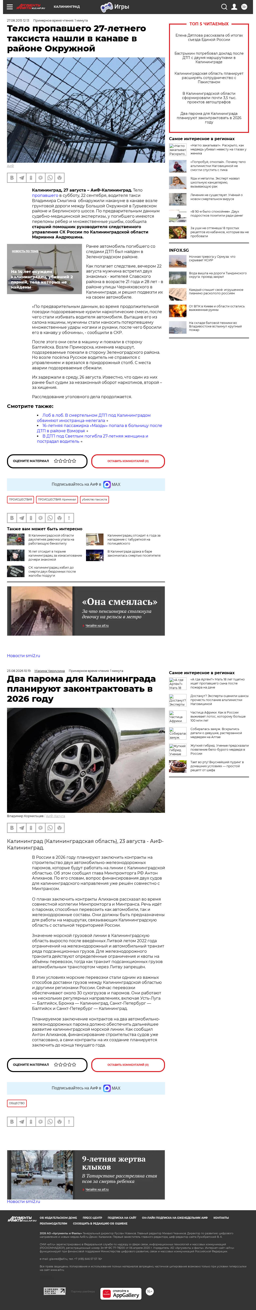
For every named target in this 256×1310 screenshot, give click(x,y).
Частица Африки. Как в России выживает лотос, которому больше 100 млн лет (218, 716)
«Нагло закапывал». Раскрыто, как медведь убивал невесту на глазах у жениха (218, 149)
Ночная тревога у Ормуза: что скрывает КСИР (212, 258)
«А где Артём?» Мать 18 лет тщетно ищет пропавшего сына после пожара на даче (217, 683)
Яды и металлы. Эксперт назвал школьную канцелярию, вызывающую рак (215, 182)
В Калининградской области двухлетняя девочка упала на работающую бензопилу (51, 539)
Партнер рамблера (83, 1291)
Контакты (221, 1217)
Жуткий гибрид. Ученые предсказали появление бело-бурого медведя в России (219, 749)
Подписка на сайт (122, 1217)
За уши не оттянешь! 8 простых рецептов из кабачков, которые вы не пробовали (219, 232)
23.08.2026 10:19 (18, 671)
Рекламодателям (53, 1223)
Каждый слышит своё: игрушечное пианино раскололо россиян (216, 291)
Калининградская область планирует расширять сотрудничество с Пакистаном (209, 77)
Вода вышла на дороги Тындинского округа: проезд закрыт (218, 275)
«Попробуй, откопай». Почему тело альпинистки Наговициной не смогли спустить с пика (218, 166)
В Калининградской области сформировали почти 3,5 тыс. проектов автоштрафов (209, 98)
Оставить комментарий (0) (128, 461)
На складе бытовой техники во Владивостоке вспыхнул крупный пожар (215, 326)
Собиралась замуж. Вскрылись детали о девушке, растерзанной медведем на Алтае (216, 733)
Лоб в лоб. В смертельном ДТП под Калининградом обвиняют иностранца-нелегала (94, 418)
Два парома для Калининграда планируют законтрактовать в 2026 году (209, 118)
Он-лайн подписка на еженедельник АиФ (175, 1217)
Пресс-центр (92, 1217)
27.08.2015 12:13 (18, 20)
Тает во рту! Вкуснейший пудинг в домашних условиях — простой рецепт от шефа (217, 766)
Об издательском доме (58, 1217)
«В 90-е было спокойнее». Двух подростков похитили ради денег (216, 213)
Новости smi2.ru (23, 655)
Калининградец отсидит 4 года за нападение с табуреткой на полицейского (134, 539)
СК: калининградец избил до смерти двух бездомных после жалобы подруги (52, 571)
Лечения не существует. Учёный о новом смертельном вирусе (216, 197)
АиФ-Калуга (55, 816)
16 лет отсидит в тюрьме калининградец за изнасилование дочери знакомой (55, 555)
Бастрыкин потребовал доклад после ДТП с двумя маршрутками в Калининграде (209, 57)
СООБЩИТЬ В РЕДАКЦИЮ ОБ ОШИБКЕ (100, 1223)
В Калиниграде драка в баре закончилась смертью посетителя (134, 553)
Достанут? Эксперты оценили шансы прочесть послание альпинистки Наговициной (219, 700)
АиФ (10, 166)
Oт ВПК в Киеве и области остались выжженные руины (217, 308)
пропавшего (45, 195)
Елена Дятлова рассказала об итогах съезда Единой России (209, 37)
